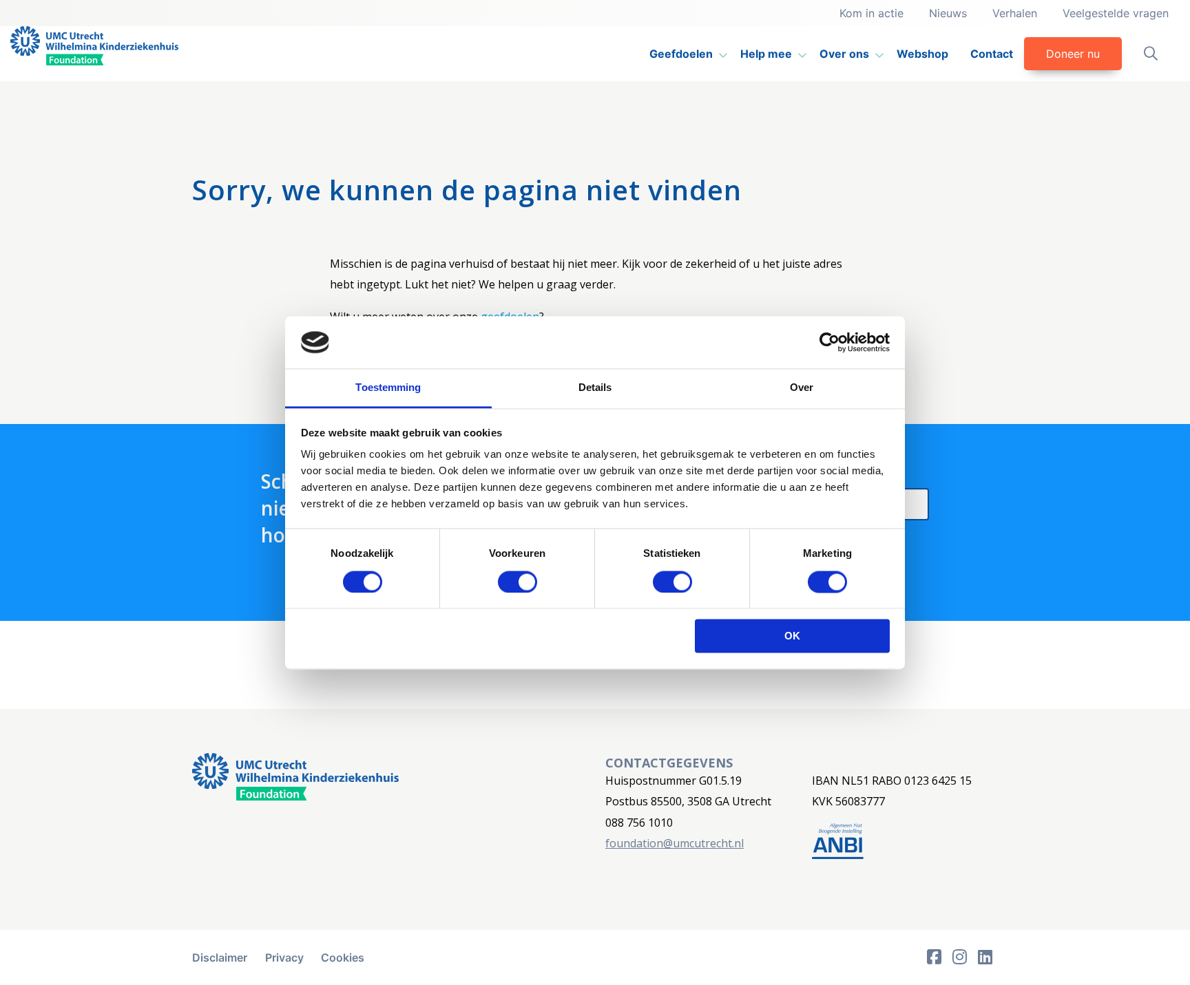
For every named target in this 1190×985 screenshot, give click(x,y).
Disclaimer (219, 957)
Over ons (844, 54)
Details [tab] (595, 388)
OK (792, 636)
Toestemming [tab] (388, 388)
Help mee (766, 54)
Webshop (922, 54)
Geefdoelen (681, 54)
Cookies (342, 957)
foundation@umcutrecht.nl (674, 843)
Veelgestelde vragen (1116, 13)
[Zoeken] (1151, 54)
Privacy (284, 957)
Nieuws (948, 13)
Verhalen (1014, 13)
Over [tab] (801, 388)
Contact (991, 54)
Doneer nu (1073, 54)
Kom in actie (871, 13)
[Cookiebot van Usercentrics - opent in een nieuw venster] (829, 342)
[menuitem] (683, 53)
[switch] (517, 582)
